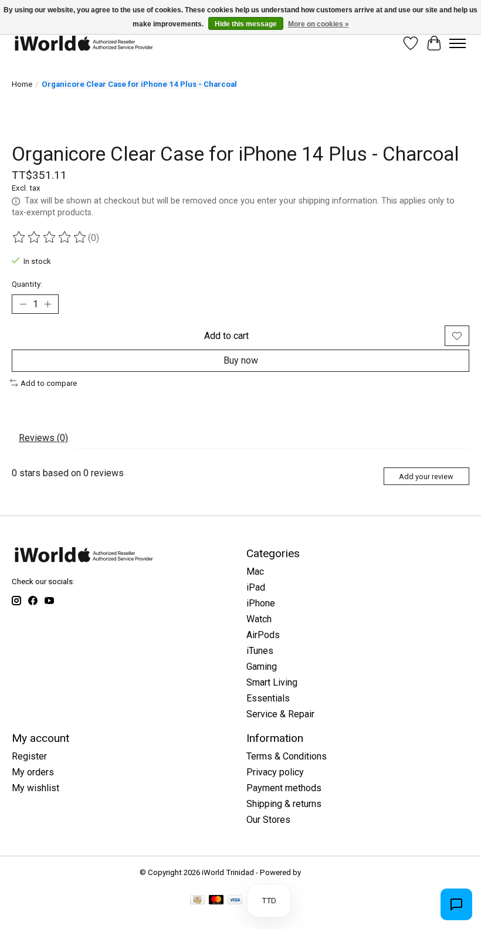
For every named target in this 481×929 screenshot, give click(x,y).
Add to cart (226, 335)
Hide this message (246, 24)
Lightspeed (322, 872)
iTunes (259, 650)
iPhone (260, 603)
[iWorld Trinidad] (83, 43)
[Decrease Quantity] (23, 304)
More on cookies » (318, 24)
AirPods (263, 634)
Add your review (426, 476)
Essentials (268, 698)
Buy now (240, 360)
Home (22, 84)
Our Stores (268, 819)
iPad (255, 587)
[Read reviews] (50, 237)
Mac (255, 571)
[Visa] (235, 900)
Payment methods (283, 788)
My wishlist (35, 788)
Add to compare (49, 383)
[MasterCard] (216, 900)
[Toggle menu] (457, 43)
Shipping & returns (283, 803)
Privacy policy (275, 772)
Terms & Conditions (286, 756)
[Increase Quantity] (47, 304)
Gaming (261, 666)
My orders (33, 772)
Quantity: (27, 284)
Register (29, 756)
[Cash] (197, 900)
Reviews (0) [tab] (43, 437)
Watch (259, 619)
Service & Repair (280, 714)
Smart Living (271, 682)
